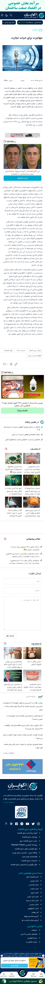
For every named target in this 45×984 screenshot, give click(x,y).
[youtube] (27, 824)
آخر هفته (35, 912)
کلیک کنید (14, 966)
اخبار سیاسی (34, 904)
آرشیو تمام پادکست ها (30, 920)
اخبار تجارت (34, 889)
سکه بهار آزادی (37, 22)
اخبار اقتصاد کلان (32, 877)
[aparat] (11, 824)
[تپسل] (4, 141)
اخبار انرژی (34, 893)
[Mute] (7, 396)
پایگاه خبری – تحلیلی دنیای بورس (24, 853)
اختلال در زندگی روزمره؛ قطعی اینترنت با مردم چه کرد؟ (22, 428)
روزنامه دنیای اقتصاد (29, 837)
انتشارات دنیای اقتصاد (29, 861)
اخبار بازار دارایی (32, 897)
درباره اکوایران (32, 938)
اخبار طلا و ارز (33, 885)
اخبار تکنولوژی (33, 908)
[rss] (6, 824)
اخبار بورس (34, 881)
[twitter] (33, 824)
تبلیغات (34, 930)
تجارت (35, 29)
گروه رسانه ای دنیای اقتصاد (27, 833)
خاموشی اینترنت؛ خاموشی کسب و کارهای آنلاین (22, 439)
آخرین (40, 696)
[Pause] (3, 396)
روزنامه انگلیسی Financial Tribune (24, 845)
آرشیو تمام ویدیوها (31, 916)
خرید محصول (23, 178)
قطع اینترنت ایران (34, 356)
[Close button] (43, 955)
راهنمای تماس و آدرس (28, 934)
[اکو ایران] (34, 15)
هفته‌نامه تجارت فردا (29, 857)
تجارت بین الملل (35, 350)
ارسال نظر (10, 636)
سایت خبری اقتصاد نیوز (28, 841)
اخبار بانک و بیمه (32, 900)
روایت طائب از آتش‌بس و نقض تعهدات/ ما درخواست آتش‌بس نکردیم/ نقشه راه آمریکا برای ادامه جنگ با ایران (22, 706)
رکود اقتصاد (8, 350)
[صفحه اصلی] (22, 973)
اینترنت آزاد (20, 350)
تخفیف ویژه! (22, 410)
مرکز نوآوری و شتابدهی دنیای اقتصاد (23, 864)
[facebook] (16, 824)
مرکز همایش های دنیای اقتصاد (26, 849)
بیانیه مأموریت (31, 942)
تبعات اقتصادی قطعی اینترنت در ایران (26, 434)
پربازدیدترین (31, 696)
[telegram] (21, 824)
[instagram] (38, 824)
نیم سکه (10, 22)
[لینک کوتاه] (16, 364)
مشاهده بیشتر (9, 753)
